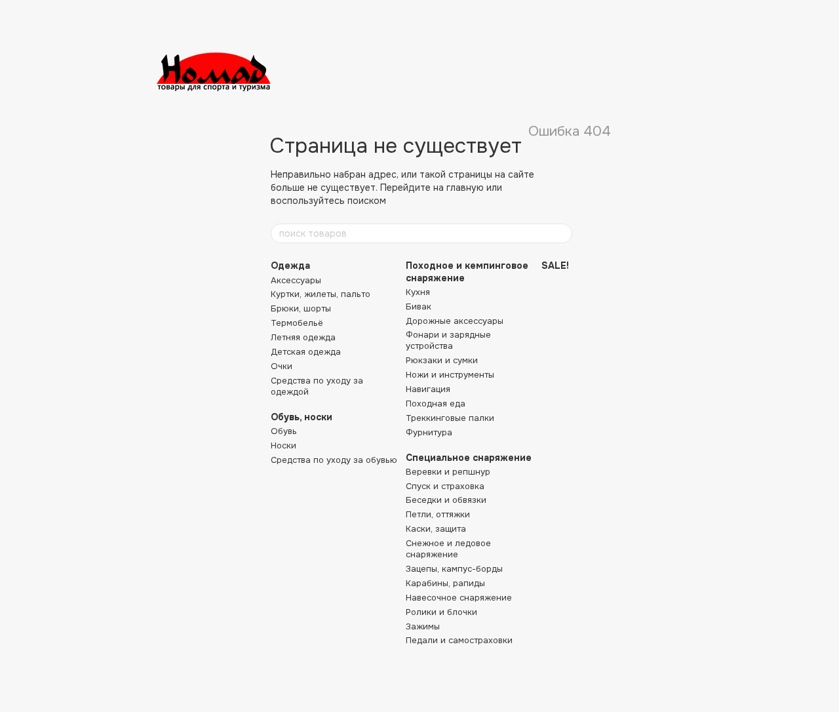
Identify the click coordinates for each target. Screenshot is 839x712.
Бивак (418, 306)
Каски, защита (436, 528)
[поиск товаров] (561, 233)
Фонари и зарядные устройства (448, 340)
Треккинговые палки (450, 418)
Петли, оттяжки (438, 514)
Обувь (284, 431)
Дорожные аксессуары (454, 320)
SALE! (555, 265)
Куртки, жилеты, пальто (320, 294)
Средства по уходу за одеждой (317, 386)
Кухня (418, 292)
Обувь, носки (301, 417)
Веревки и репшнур (448, 471)
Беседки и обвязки (446, 499)
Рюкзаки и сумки (442, 360)
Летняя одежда (303, 337)
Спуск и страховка (445, 486)
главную (465, 187)
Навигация (428, 389)
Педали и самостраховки (459, 640)
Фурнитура (429, 432)
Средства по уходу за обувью (334, 459)
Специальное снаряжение (469, 458)
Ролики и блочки (441, 612)
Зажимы (423, 626)
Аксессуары (296, 280)
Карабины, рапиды (445, 583)
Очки (281, 366)
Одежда (290, 265)
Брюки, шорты (301, 308)
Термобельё (297, 322)
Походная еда (435, 403)
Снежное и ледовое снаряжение (448, 549)
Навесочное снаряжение (459, 597)
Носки (283, 445)
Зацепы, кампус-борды (454, 568)
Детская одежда (306, 351)
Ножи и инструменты (450, 374)
